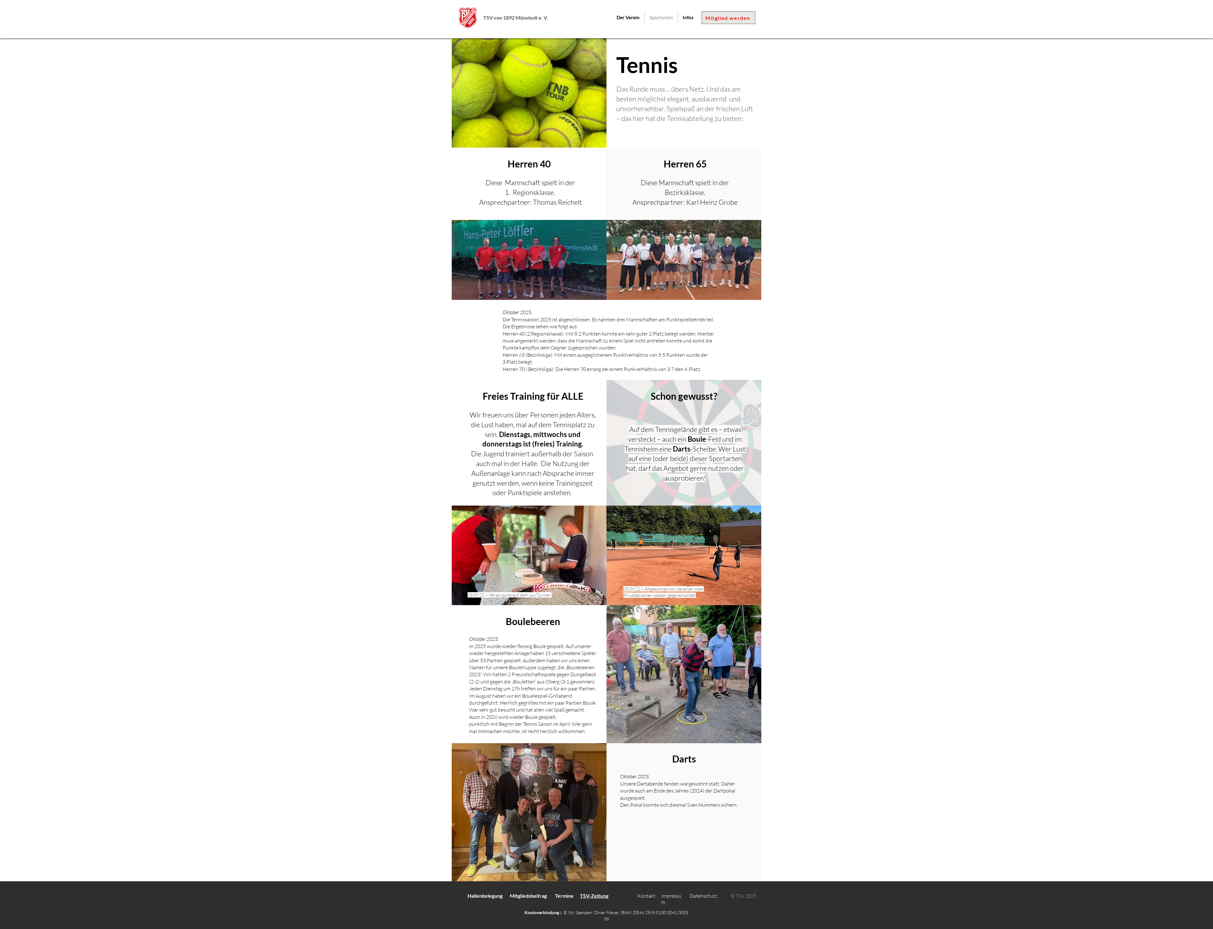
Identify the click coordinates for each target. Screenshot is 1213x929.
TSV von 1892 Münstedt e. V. (515, 18)
